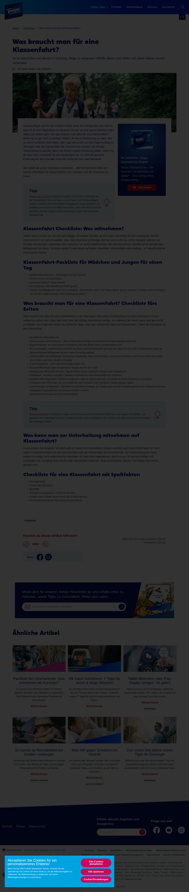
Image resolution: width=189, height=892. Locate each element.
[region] (59, 871)
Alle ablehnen (96, 871)
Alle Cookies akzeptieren (96, 862)
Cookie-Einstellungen (96, 879)
